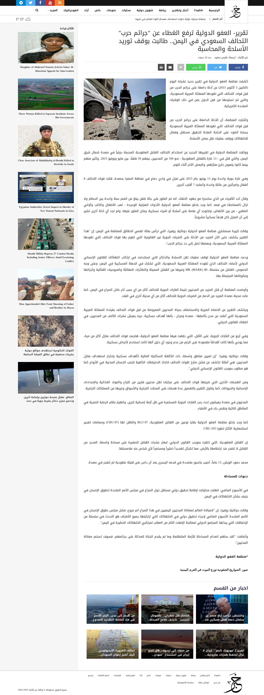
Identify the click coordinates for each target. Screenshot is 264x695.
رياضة (162, 10)
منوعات (111, 10)
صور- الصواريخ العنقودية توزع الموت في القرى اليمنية (214, 569)
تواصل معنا (203, 683)
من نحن (217, 683)
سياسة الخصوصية (185, 683)
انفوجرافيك (70, 10)
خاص (98, 10)
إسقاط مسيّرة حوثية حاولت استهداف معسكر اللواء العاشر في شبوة (170, 19)
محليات (126, 10)
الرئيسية (214, 10)
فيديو (90, 675)
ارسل (195, 67)
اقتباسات (117, 675)
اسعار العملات (103, 675)
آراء (86, 10)
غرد (216, 67)
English (198, 10)
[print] (161, 67)
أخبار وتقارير (180, 10)
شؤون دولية (145, 10)
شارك (238, 67)
